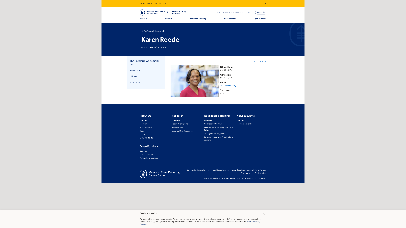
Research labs (177, 127)
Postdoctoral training (213, 124)
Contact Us (144, 134)
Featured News (135, 70)
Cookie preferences (221, 170)
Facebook (143, 137)
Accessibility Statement (256, 170)
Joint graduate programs (214, 134)
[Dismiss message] (265, 3)
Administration (146, 127)
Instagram (140, 137)
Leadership (144, 124)
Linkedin (152, 137)
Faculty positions (146, 154)
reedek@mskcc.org (228, 85)
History (142, 131)
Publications (134, 76)
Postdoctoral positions (149, 158)
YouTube (149, 137)
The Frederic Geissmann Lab (154, 31)
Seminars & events (244, 124)
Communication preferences (198, 170)
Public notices (260, 173)
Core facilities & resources (182, 131)
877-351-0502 (164, 3)
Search (259, 12)
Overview (143, 120)
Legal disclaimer (238, 170)
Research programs (180, 124)
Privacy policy (246, 173)
